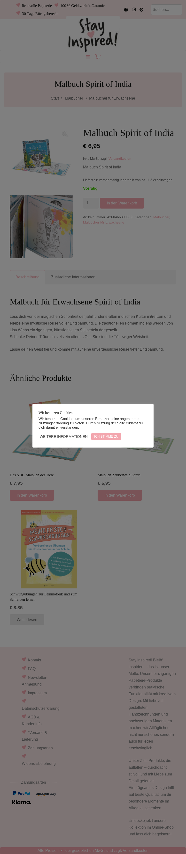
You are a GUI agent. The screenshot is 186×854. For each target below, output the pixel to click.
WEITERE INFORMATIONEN (64, 437)
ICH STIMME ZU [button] (106, 436)
